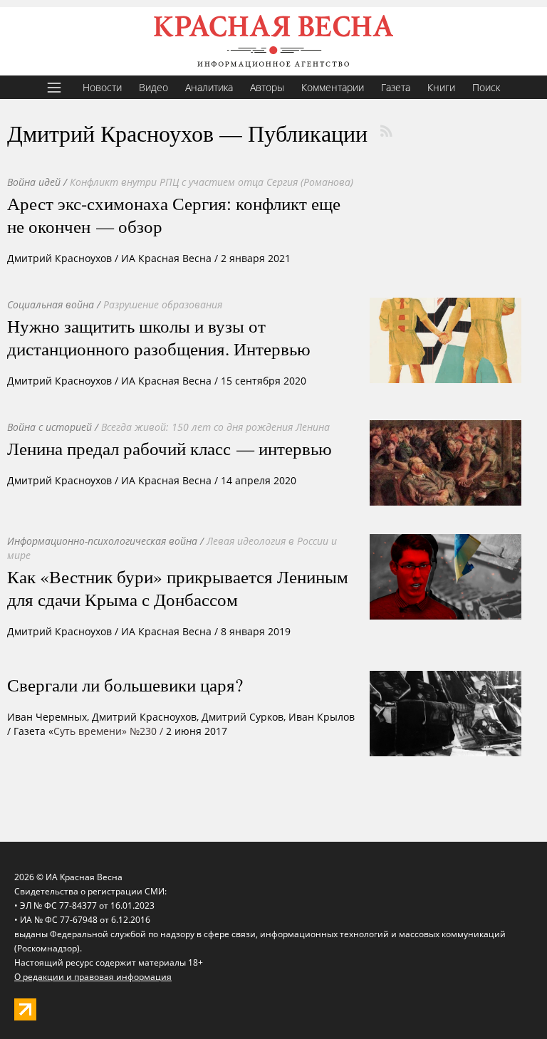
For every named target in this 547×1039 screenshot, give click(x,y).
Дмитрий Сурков (242, 717)
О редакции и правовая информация (93, 977)
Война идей (34, 182)
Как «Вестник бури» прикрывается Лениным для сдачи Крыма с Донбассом (177, 587)
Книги (441, 87)
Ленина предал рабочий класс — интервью (169, 448)
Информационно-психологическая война (102, 541)
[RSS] (386, 131)
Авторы (267, 87)
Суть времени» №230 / (108, 731)
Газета (395, 87)
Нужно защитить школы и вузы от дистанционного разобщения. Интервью (159, 336)
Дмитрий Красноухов (59, 258)
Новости (102, 87)
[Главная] (273, 41)
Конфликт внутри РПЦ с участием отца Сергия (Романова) (211, 182)
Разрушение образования (162, 304)
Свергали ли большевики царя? (125, 684)
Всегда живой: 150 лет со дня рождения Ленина (215, 427)
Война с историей (49, 427)
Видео (153, 87)
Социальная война (50, 304)
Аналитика (209, 87)
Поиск (486, 87)
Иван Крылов (321, 717)
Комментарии (332, 87)
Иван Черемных (47, 717)
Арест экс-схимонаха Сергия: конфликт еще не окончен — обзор (173, 214)
